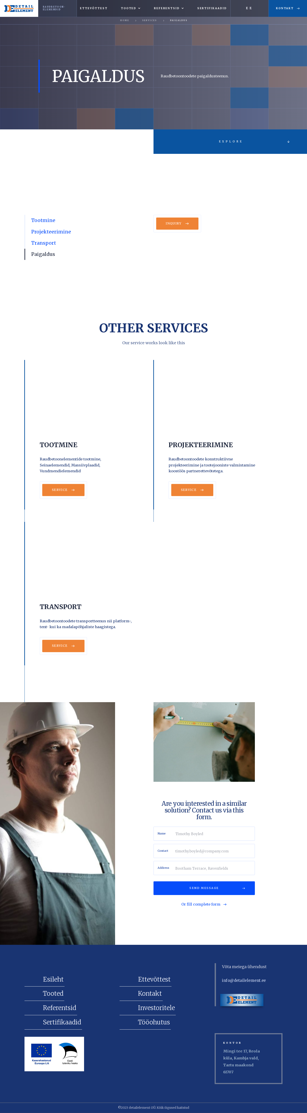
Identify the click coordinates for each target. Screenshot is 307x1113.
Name (162, 833)
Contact (163, 850)
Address (163, 867)
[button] (130, 8)
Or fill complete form (200, 904)
